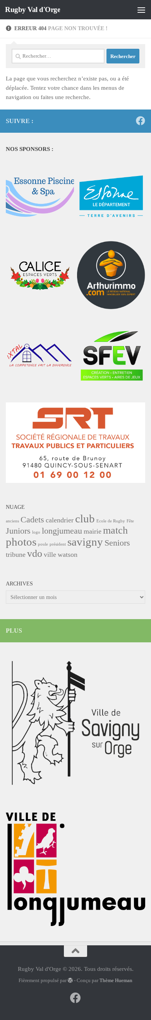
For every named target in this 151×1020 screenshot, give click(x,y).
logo (36, 532)
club (85, 518)
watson (67, 554)
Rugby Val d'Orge (32, 9)
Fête (130, 521)
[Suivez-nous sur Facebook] (140, 120)
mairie (92, 531)
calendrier (60, 520)
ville (50, 554)
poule (43, 544)
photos (21, 542)
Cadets (32, 519)
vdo (34, 553)
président (58, 544)
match (115, 530)
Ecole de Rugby (110, 521)
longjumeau (62, 531)
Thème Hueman (116, 980)
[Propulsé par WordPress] (70, 980)
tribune (16, 554)
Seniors (117, 543)
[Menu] (141, 9)
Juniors (18, 531)
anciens (12, 521)
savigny (85, 542)
